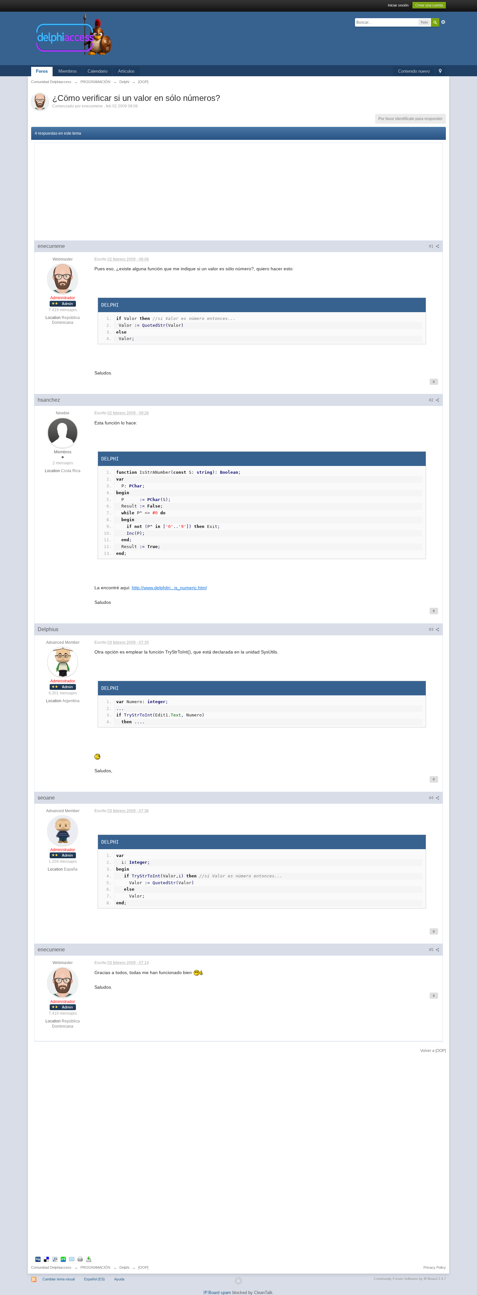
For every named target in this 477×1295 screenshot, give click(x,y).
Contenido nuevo (414, 71)
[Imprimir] (80, 1259)
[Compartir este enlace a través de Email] (71, 1259)
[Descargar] (88, 1259)
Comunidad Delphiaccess (51, 1267)
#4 (431, 798)
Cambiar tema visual (59, 1279)
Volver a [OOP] (433, 1050)
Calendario (97, 71)
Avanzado (443, 22)
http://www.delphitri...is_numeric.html (169, 587)
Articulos (126, 71)
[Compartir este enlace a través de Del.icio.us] (46, 1259)
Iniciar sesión (398, 5)
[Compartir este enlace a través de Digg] (38, 1259)
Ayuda (119, 1279)
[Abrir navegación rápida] (440, 71)
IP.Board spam (217, 1292)
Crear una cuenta (429, 5)
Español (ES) (94, 1279)
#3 (431, 629)
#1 (431, 246)
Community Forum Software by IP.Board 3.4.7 (410, 1279)
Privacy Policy (434, 1267)
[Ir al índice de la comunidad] (142, 38)
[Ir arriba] (238, 1281)
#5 (431, 949)
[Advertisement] (238, 191)
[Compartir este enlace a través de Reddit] (54, 1259)
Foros (42, 71)
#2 (431, 400)
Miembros (67, 71)
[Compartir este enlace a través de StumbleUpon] (63, 1259)
